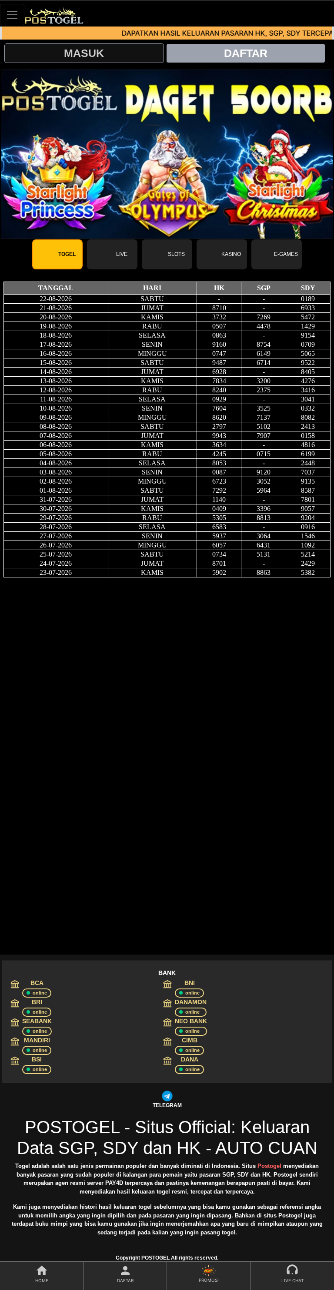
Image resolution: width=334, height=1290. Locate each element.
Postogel (269, 1166)
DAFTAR (245, 53)
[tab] (57, 254)
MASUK (84, 53)
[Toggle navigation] (12, 14)
